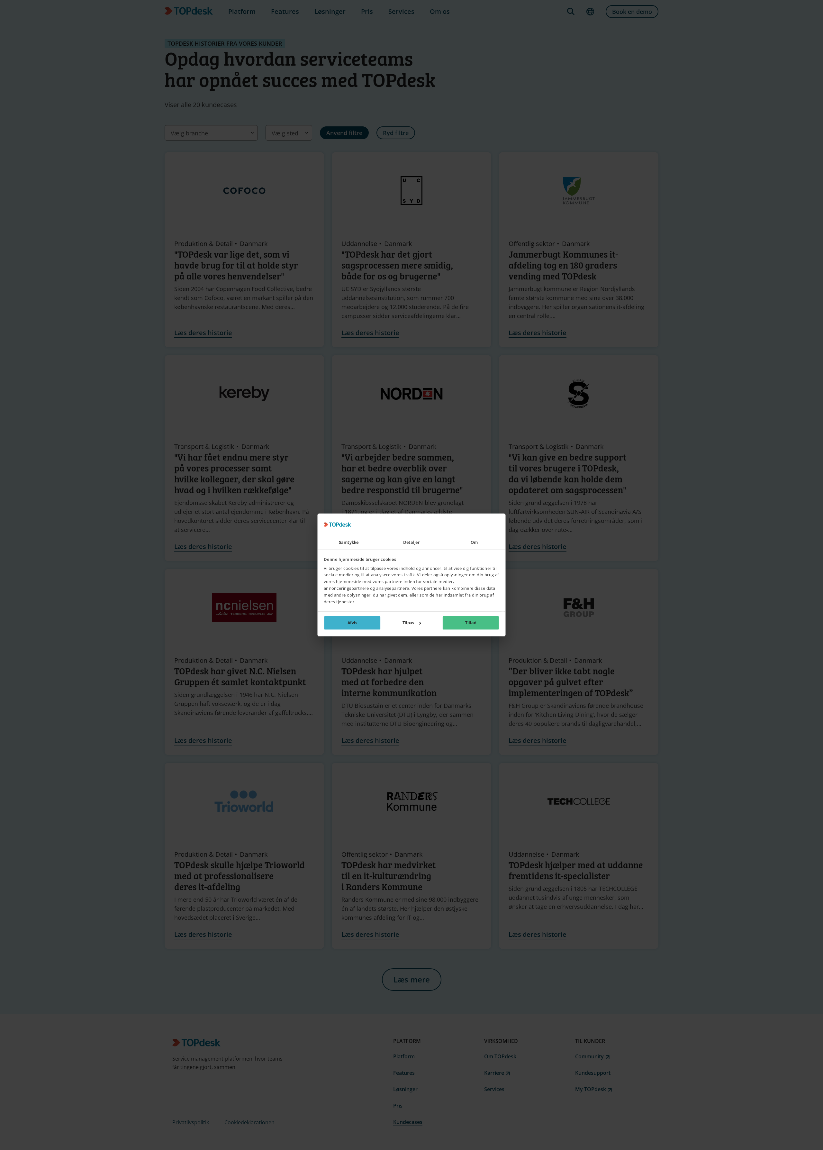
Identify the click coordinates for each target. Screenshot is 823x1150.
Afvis (352, 623)
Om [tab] (474, 542)
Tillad (470, 623)
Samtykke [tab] (349, 542)
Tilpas (408, 623)
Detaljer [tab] (411, 542)
